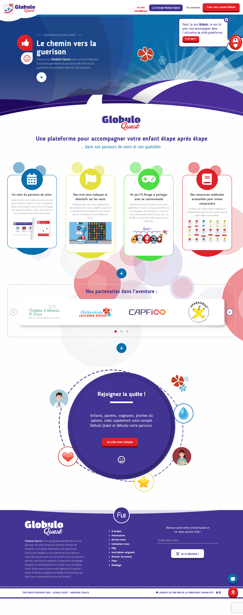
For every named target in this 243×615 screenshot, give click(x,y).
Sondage (116, 565)
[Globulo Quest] (19, 8)
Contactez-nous (120, 543)
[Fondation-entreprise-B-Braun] (44, 311)
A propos (116, 531)
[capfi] (147, 311)
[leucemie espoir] (96, 311)
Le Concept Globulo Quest (166, 7)
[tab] (116, 331)
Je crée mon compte (120, 442)
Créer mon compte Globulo (221, 7)
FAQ (114, 548)
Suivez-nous (119, 539)
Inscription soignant (123, 552)
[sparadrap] (198, 311)
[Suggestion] (233, 579)
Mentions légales (80, 592)
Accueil (141, 7)
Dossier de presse (122, 556)
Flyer (114, 560)
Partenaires (118, 535)
